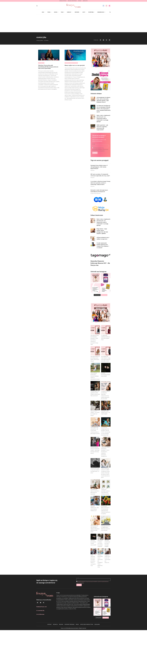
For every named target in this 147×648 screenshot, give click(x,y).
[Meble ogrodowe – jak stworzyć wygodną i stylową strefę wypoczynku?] (93, 126)
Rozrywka (91, 12)
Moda (49, 12)
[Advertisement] (72, 23)
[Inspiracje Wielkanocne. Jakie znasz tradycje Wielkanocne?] (95, 500)
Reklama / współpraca (72, 0)
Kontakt (79, 0)
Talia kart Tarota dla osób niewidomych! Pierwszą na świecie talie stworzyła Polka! (48, 67)
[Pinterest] (106, 6)
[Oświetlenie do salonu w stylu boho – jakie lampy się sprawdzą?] (95, 484)
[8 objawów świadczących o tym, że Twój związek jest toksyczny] (108, 551)
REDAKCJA (55, 624)
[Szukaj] (110, 12)
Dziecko (69, 12)
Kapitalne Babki (74, 62)
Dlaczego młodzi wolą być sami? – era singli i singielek (105, 412)
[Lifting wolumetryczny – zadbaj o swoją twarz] (93, 238)
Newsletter (85, 0)
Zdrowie (77, 12)
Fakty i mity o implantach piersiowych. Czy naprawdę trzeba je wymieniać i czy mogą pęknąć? (103, 118)
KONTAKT (49, 624)
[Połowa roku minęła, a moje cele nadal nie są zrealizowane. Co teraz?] (95, 463)
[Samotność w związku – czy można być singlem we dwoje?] (95, 405)
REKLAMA (61, 624)
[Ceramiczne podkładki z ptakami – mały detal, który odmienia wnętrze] (106, 484)
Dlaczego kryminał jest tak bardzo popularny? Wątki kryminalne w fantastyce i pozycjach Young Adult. (95, 340)
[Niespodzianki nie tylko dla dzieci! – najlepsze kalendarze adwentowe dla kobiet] (95, 520)
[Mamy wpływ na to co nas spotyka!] (75, 55)
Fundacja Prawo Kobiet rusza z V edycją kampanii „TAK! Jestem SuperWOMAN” (99, 167)
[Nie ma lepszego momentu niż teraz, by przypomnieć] (95, 288)
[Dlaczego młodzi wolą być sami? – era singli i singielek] (106, 405)
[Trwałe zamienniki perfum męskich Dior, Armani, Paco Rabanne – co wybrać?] (93, 244)
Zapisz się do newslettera (86, 624)
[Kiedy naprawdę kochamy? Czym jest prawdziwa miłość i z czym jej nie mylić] (93, 551)
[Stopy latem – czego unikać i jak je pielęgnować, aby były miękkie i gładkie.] (93, 230)
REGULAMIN (97, 624)
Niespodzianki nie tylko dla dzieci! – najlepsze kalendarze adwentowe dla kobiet (95, 528)
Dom (84, 12)
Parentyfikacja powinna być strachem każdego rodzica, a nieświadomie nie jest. (95, 376)
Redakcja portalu (63, 0)
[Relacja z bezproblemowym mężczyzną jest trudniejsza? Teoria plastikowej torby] (100, 551)
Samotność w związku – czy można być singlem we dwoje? (100, 543)
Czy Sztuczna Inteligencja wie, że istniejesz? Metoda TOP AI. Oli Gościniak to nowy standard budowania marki (103, 108)
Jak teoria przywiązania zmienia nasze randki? (105, 374)
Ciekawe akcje (100, 12)
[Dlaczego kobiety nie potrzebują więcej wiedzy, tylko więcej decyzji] (95, 351)
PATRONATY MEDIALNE (69, 624)
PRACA (77, 624)
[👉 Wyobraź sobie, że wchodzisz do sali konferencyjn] (106, 288)
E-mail (93, 144)
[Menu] (37, 5)
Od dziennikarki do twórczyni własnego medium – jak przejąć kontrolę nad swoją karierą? (95, 450)
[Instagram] (109, 6)
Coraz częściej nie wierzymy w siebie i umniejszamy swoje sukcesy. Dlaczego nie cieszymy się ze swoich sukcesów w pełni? (105, 473)
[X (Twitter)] (103, 40)
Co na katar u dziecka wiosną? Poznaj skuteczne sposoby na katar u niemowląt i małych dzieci (100, 183)
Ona (43, 12)
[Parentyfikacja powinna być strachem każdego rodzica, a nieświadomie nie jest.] (95, 367)
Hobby (40, 62)
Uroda (55, 12)
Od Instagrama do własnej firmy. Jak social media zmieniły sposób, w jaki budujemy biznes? (95, 430)
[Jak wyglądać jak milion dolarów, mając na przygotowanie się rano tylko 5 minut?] (106, 351)
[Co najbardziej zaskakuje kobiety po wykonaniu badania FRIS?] (106, 329)
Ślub (62, 12)
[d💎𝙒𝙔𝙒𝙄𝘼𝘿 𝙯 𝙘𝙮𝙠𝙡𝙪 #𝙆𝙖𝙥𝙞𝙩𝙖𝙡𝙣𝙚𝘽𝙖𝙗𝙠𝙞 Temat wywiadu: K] (95, 278)
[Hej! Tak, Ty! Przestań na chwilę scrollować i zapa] (106, 278)
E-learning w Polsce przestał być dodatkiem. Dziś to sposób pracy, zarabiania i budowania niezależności (105, 451)
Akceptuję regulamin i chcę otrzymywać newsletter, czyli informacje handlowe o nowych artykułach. (100, 149)
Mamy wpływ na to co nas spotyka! (75, 65)
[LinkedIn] (109, 40)
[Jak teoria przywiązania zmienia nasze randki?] (106, 367)
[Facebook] (103, 6)
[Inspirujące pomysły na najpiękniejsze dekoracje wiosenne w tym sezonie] (106, 520)
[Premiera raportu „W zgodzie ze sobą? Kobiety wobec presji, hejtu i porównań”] (95, 385)
